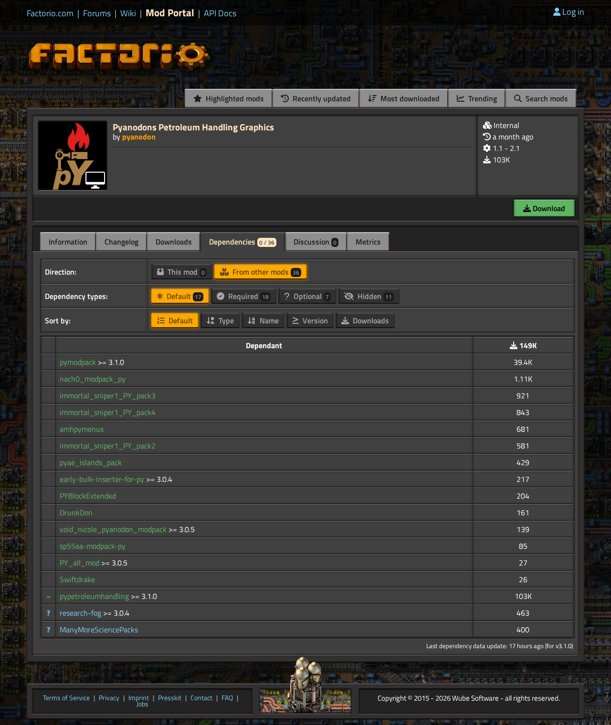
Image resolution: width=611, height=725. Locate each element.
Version (314, 320)
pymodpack (79, 362)
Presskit (169, 698)
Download (548, 208)
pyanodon (139, 136)
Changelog (121, 241)
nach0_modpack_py (93, 378)
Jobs (142, 704)
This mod (185, 271)
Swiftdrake (77, 579)
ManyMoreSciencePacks (99, 629)
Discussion (315, 241)
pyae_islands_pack (91, 462)
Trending (481, 98)
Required (247, 296)
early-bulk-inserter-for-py (103, 479)
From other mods (265, 271)
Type (225, 320)
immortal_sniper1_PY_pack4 (108, 412)
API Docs (220, 13)
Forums (97, 13)
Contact (201, 698)
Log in (573, 11)
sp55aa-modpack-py (93, 546)
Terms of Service (66, 698)
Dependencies (241, 241)
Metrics (368, 241)
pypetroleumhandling (95, 596)
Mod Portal (170, 13)
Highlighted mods (234, 98)
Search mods (546, 98)
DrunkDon (76, 512)
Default (183, 296)
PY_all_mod (80, 562)
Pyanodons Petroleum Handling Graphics (193, 127)
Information (68, 241)
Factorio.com (50, 13)
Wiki (128, 13)
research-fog (81, 612)
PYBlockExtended (88, 495)
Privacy (109, 698)
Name (268, 320)
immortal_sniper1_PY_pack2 (108, 445)
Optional (310, 296)
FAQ (227, 698)
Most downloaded (409, 98)
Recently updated (321, 98)
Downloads (174, 241)
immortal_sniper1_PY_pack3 (108, 395)
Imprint (138, 698)
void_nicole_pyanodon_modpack (114, 529)
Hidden (374, 296)
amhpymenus (82, 429)
